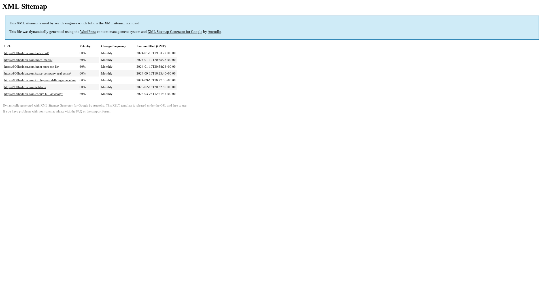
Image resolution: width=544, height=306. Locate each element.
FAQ (79, 111)
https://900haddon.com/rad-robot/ (26, 53)
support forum (101, 111)
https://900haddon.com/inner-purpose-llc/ (31, 66)
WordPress (88, 31)
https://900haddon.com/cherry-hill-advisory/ (33, 93)
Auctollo (214, 31)
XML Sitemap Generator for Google (175, 31)
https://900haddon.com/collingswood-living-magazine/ (40, 80)
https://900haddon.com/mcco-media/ (28, 59)
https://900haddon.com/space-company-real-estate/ (37, 73)
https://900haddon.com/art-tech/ (25, 87)
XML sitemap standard (122, 23)
